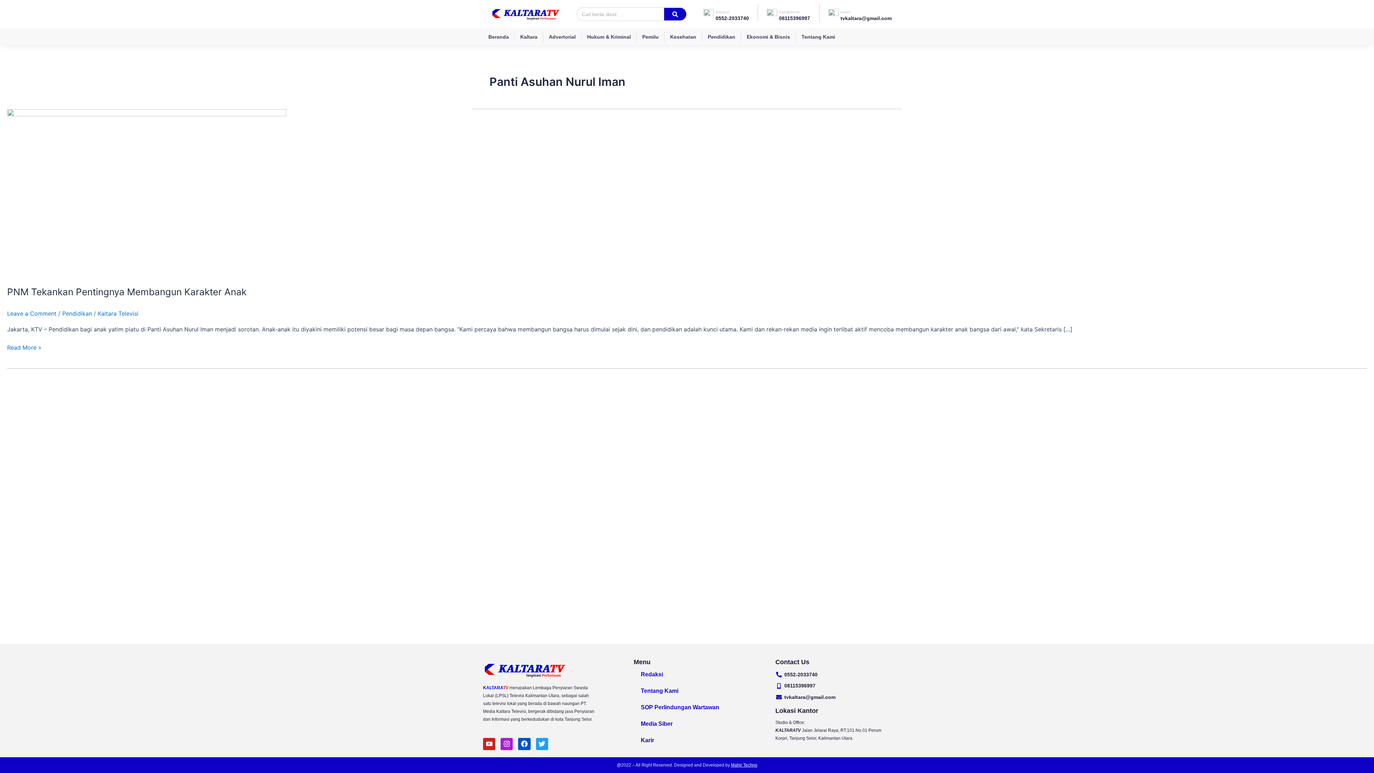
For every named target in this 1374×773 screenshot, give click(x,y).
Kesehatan (683, 37)
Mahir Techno (744, 765)
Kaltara (528, 37)
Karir (647, 740)
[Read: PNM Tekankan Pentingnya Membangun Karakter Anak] (146, 192)
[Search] (675, 14)
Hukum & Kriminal (609, 37)
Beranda (498, 37)
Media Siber (657, 724)
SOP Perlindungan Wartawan (680, 707)
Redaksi (652, 674)
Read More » (24, 347)
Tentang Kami (818, 37)
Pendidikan (721, 37)
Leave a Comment (32, 313)
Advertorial (562, 37)
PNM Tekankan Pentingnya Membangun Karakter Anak (127, 291)
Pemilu (650, 37)
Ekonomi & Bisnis (768, 37)
